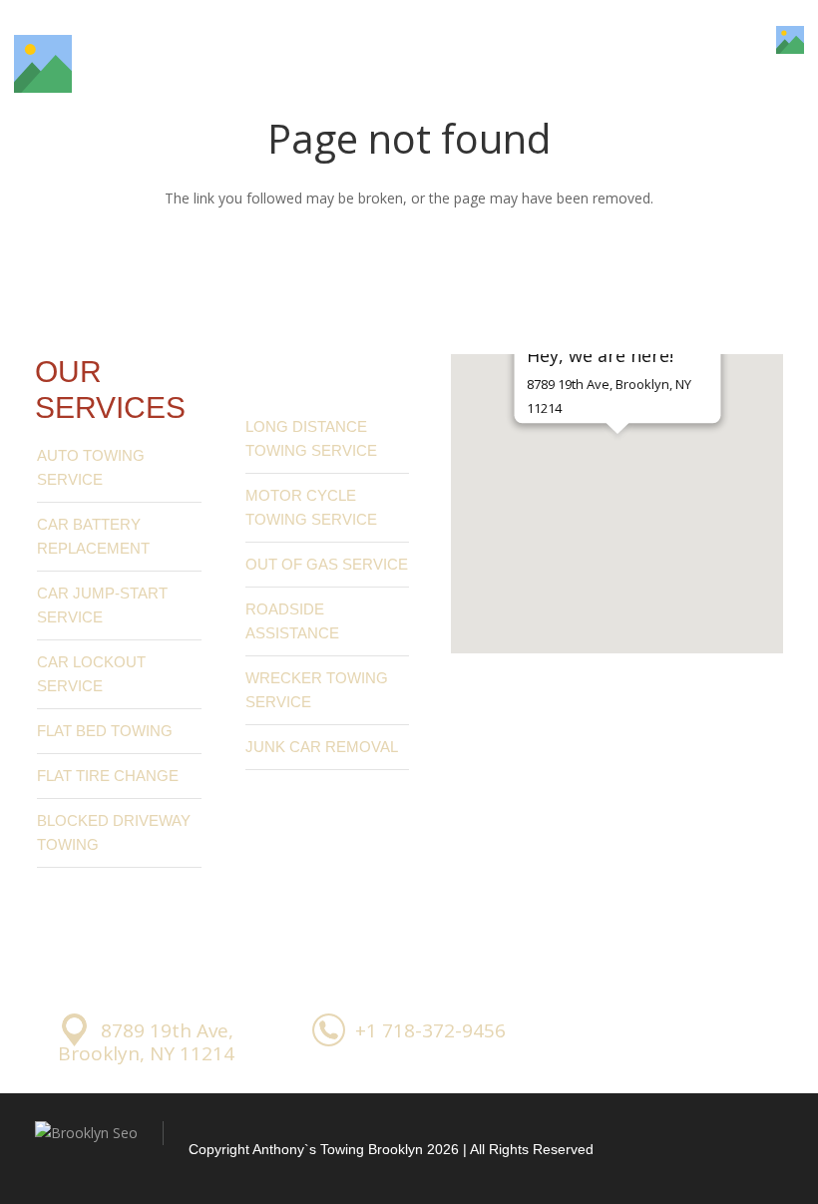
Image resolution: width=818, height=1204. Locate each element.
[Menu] (735, 40)
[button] (617, 469)
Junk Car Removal (321, 746)
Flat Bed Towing (105, 730)
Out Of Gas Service (326, 564)
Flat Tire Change (108, 775)
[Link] (43, 64)
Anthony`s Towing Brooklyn (337, 1149)
